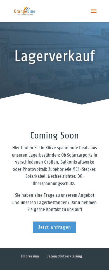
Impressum (30, 256)
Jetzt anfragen (54, 227)
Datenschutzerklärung (64, 256)
